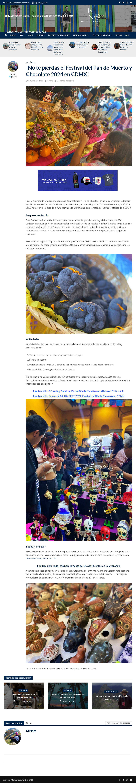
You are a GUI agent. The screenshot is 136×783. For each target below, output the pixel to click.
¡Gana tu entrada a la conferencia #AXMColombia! (68, 696)
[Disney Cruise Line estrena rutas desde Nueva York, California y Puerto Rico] (27, 48)
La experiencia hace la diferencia (112, 696)
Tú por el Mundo (101, 35)
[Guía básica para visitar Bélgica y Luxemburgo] (49, 45)
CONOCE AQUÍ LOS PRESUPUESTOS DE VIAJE (26, 32)
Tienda (118, 35)
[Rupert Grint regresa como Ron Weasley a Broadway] (5, 46)
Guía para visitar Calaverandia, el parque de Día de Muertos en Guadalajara (82, 47)
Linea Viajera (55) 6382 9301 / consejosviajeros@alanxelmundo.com (39, 16)
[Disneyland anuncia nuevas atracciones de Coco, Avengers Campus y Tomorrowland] (116, 48)
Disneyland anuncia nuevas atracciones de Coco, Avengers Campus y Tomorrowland (126, 48)
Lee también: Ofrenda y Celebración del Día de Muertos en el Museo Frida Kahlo (79, 391)
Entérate (30, 62)
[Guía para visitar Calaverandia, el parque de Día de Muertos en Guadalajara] (71, 47)
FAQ (127, 35)
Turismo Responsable (59, 35)
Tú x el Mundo (111, 692)
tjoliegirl (14, 77)
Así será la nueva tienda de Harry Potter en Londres (104, 46)
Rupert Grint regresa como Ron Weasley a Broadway (15, 46)
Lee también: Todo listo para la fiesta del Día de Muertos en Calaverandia (79, 565)
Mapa (30, 35)
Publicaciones (80, 35)
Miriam (13, 74)
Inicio (13, 35)
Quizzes (40, 35)
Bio (21, 35)
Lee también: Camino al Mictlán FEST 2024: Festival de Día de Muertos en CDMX (79, 396)
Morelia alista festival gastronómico (24, 696)
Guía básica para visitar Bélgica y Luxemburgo (60, 44)
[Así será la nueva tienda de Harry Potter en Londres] (94, 46)
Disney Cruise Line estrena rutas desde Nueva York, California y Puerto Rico (36, 48)
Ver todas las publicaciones (118, 723)
